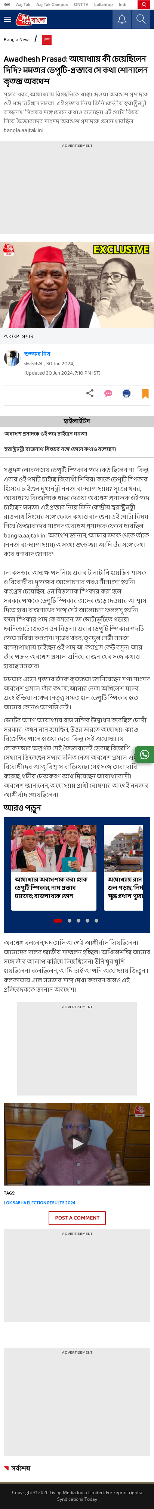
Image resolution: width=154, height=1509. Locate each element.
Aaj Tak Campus (52, 4)
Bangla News (17, 40)
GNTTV (81, 4)
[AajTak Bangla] (31, 20)
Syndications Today (77, 1499)
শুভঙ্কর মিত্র (37, 354)
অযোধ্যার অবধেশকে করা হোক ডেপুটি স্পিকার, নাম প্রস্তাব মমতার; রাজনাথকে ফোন (51, 888)
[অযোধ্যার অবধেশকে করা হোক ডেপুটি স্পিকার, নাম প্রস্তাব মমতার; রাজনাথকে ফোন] (53, 849)
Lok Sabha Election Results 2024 (40, 1203)
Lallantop (103, 4)
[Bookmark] (145, 397)
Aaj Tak (23, 4)
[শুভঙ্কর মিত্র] (12, 358)
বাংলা (7, 4)
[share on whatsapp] (144, 754)
